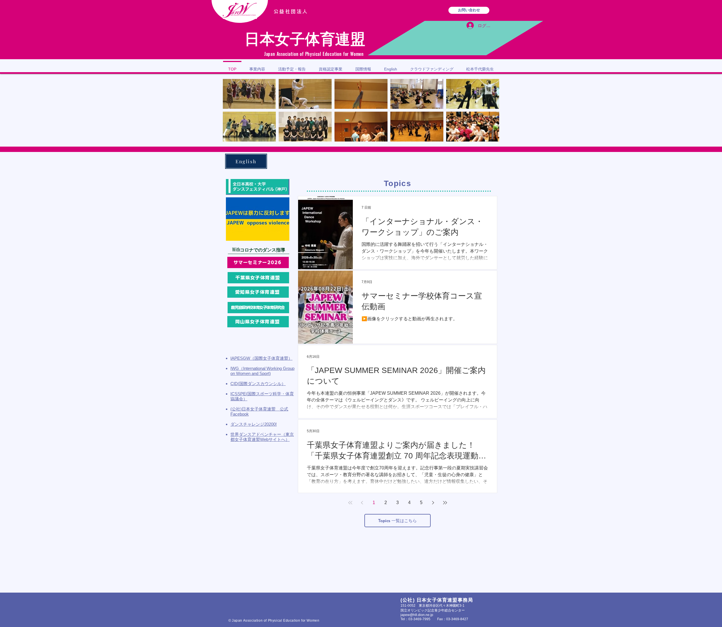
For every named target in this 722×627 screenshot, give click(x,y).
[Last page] (445, 503)
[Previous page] (362, 503)
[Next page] (433, 503)
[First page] (350, 503)
